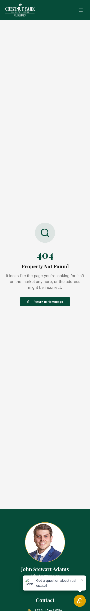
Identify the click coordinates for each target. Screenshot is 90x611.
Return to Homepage (48, 301)
